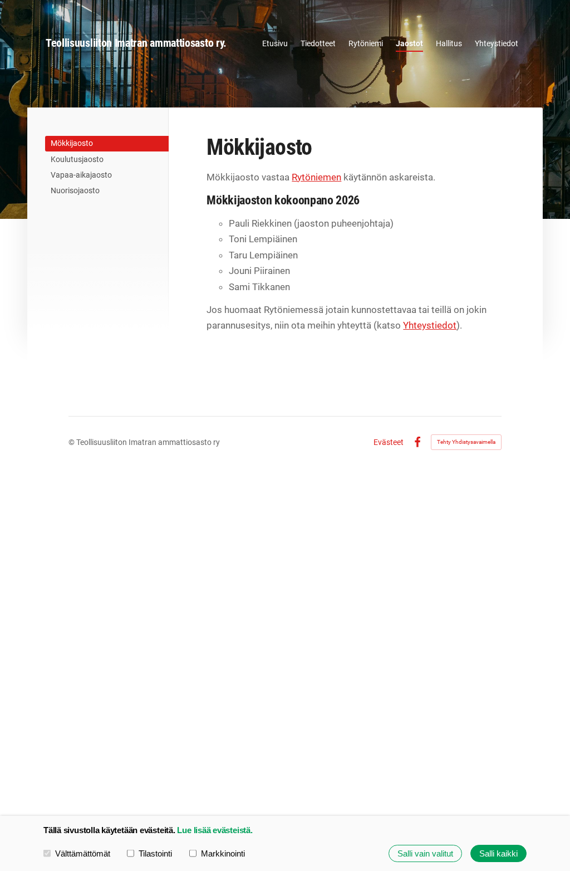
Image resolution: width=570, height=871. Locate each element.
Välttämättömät (82, 853)
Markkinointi (223, 853)
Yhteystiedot (429, 325)
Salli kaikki (498, 853)
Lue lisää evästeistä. (214, 830)
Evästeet (389, 442)
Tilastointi (155, 853)
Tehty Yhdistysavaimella (466, 442)
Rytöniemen (316, 177)
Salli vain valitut (425, 853)
